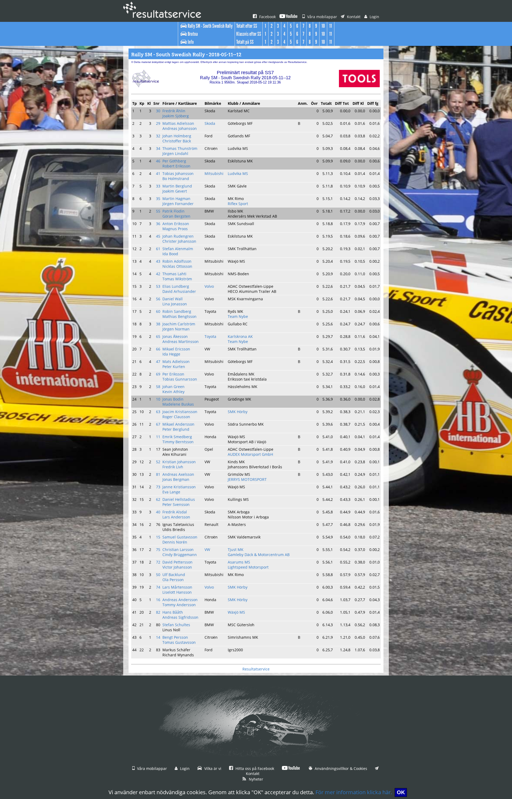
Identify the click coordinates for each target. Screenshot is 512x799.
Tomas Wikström (177, 278)
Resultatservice (256, 669)
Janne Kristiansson (179, 486)
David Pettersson (177, 562)
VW (207, 549)
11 (158, 436)
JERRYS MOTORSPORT (247, 479)
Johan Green (173, 386)
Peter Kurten (173, 366)
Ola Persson (173, 579)
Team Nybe (238, 316)
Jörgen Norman (176, 328)
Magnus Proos (175, 228)
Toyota (210, 336)
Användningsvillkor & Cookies (340, 768)
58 (158, 386)
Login (374, 16)
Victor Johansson (177, 567)
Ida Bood (170, 253)
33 (158, 186)
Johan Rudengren (178, 236)
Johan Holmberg (176, 135)
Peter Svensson (176, 504)
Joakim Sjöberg (175, 115)
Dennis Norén (174, 542)
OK (401, 792)
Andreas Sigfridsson (180, 617)
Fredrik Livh (172, 466)
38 (158, 323)
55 (158, 211)
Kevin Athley (173, 391)
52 (158, 461)
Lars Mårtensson (177, 587)
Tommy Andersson (179, 604)
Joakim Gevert (174, 191)
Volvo (209, 286)
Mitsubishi (214, 173)
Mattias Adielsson (178, 123)
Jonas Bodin (172, 399)
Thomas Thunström (179, 148)
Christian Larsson (178, 549)
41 (158, 173)
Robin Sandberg (176, 311)
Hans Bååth (172, 612)
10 (158, 399)
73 (158, 486)
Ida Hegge (171, 354)
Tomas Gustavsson (179, 642)
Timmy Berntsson (178, 441)
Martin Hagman (176, 198)
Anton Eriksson (175, 223)
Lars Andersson (176, 517)
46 (158, 160)
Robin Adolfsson (176, 261)
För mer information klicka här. (353, 792)
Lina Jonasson (174, 303)
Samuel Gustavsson (179, 537)
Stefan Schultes (176, 624)
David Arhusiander (179, 291)
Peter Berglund (175, 429)
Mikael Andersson (178, 424)
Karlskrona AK (240, 336)
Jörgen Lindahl (175, 153)
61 (158, 248)
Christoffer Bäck (176, 140)
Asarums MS (239, 562)
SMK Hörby (237, 411)
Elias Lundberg (175, 286)
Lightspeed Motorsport (248, 567)
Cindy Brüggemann (179, 554)
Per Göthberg (174, 160)
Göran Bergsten (176, 216)
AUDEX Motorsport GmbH (250, 454)
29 (158, 123)
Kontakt (353, 16)
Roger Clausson (176, 416)
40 (158, 511)
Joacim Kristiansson (179, 411)
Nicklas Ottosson (177, 266)
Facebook (267, 16)
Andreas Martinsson (180, 341)
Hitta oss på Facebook (254, 768)
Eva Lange (171, 491)
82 (158, 612)
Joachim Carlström (178, 323)
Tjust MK (235, 549)
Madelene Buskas (178, 404)
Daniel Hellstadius (178, 499)
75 (158, 549)
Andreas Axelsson (178, 474)
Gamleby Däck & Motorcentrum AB (259, 554)
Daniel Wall (172, 298)
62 (158, 499)
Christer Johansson (179, 241)
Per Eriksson (173, 374)
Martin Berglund (177, 186)
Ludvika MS (238, 173)
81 (158, 474)
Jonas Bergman (175, 479)
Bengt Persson (175, 637)
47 (158, 361)
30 (158, 110)
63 (158, 411)
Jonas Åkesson (175, 336)
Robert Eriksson (176, 166)
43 (158, 261)
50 (158, 574)
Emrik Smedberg (177, 436)
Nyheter (255, 779)
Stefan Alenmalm (177, 248)
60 (158, 311)
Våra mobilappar (321, 16)
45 (158, 236)
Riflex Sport (238, 203)
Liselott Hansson (177, 592)
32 (158, 135)
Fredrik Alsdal (174, 511)
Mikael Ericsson (176, 348)
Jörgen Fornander (178, 203)
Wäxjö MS (236, 612)
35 (158, 198)
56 (158, 298)
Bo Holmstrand (175, 178)
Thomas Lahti (174, 273)
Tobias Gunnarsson (179, 379)
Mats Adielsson (176, 361)
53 (158, 286)
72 (158, 562)
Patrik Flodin (173, 211)
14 (158, 637)
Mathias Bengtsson (179, 316)
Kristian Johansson (179, 461)
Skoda (210, 123)
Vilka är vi (212, 768)
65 (158, 336)
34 (158, 148)
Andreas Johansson (179, 128)
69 (158, 374)
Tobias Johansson (178, 173)
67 (158, 424)
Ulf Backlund (173, 574)
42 (158, 273)
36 (158, 223)
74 (158, 587)
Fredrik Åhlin (173, 110)
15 (158, 537)
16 (158, 599)
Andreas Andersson (180, 599)
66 (158, 348)
